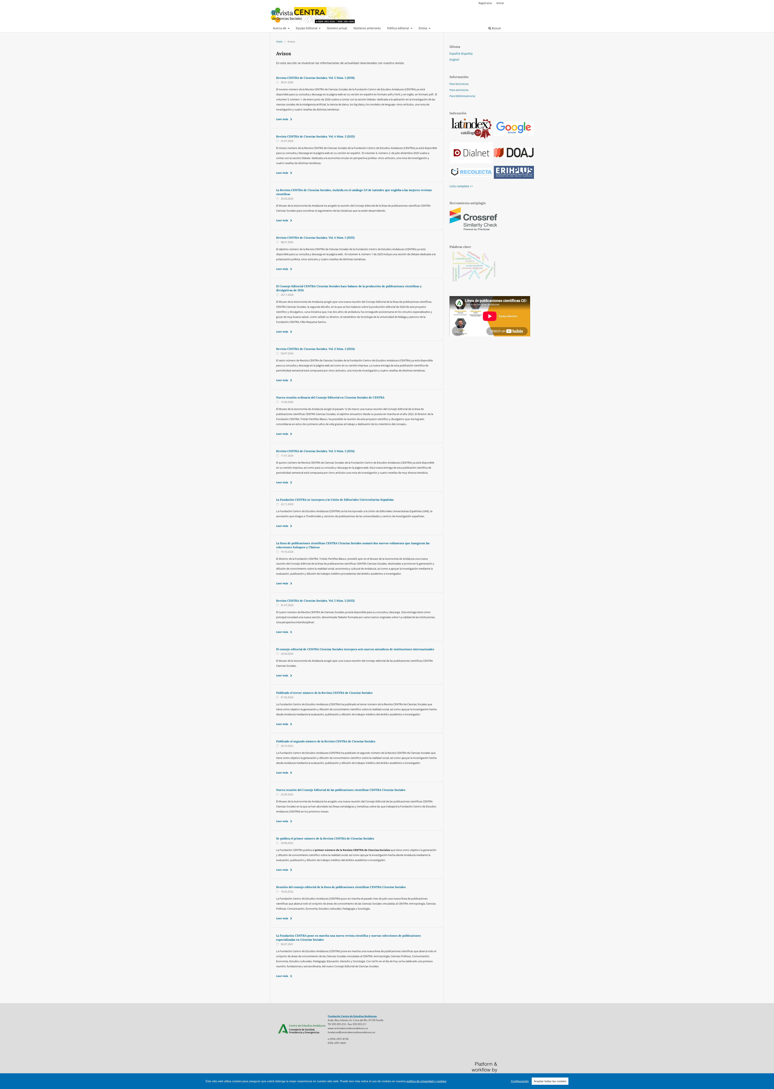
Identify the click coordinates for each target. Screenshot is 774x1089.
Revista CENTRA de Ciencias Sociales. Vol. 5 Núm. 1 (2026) (315, 78)
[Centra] (302, 1034)
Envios (423, 28)
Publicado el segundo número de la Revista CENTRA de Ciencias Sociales (325, 741)
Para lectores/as (459, 84)
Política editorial (398, 28)
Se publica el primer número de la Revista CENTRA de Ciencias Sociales (325, 838)
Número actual (337, 28)
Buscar (496, 28)
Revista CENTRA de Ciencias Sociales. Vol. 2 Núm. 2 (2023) (315, 600)
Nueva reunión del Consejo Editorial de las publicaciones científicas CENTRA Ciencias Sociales (340, 790)
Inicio (279, 41)
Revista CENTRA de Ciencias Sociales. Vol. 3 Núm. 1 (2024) (315, 451)
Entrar (500, 3)
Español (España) (460, 53)
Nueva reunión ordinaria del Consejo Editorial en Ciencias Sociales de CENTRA (330, 397)
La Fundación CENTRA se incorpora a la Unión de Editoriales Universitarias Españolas (335, 499)
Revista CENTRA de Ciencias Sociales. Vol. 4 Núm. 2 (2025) (315, 136)
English (454, 59)
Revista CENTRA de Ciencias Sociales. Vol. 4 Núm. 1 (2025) (315, 237)
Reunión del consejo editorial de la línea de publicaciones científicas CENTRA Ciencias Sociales (341, 887)
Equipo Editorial (307, 28)
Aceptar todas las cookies (550, 1081)
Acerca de (280, 28)
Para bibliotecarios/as (462, 96)
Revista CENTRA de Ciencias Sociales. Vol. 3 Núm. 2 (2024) (315, 349)
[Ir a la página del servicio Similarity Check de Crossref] (473, 230)
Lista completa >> (461, 186)
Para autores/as (458, 90)
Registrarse (485, 3)
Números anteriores (367, 28)
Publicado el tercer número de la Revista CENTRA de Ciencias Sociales (324, 693)
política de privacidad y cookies (426, 1081)
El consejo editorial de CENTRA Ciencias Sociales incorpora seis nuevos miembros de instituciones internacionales (355, 649)
